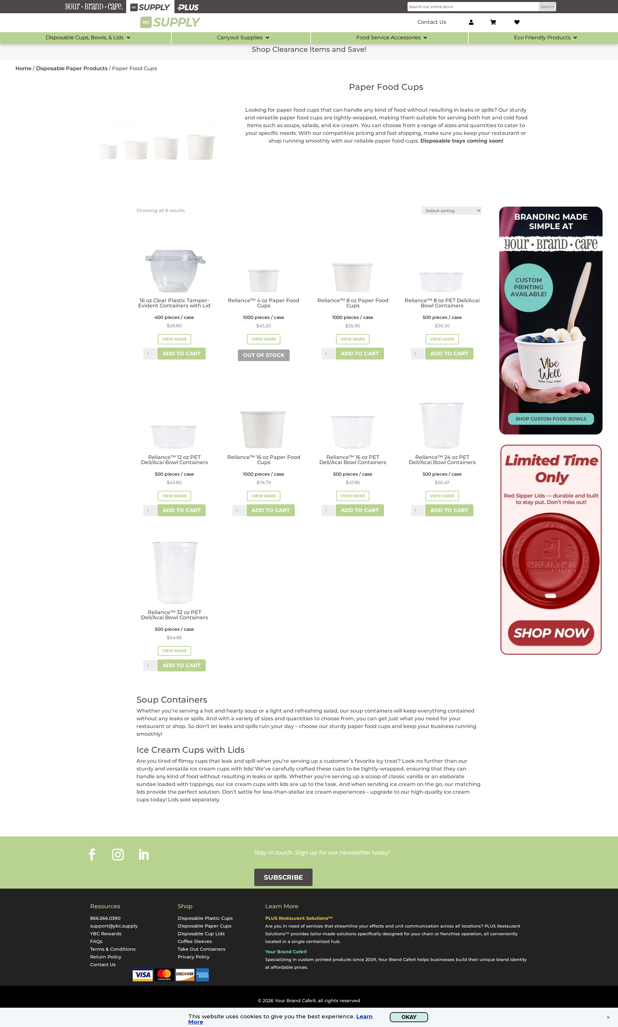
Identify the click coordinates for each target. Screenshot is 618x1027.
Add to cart (182, 353)
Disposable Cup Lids (201, 934)
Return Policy (105, 957)
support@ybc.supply (114, 926)
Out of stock (264, 355)
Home (23, 68)
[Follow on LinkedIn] (143, 854)
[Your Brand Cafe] (94, 6)
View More (174, 339)
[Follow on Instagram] (117, 854)
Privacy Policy (194, 957)
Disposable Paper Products (72, 68)
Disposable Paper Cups (204, 926)
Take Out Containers (201, 949)
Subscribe (283, 877)
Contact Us (103, 964)
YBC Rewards (105, 934)
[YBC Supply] (150, 6)
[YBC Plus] (188, 6)
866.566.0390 (105, 918)
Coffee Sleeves (195, 941)
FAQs (96, 941)
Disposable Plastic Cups (205, 918)
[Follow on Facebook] (92, 854)
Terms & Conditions (113, 949)
